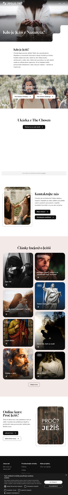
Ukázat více (34, 384)
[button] (23, 493)
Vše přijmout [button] (53, 482)
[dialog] (34, 484)
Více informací (37, 483)
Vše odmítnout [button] (53, 486)
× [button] (66, 475)
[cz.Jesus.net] (12, 3)
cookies (43, 173)
